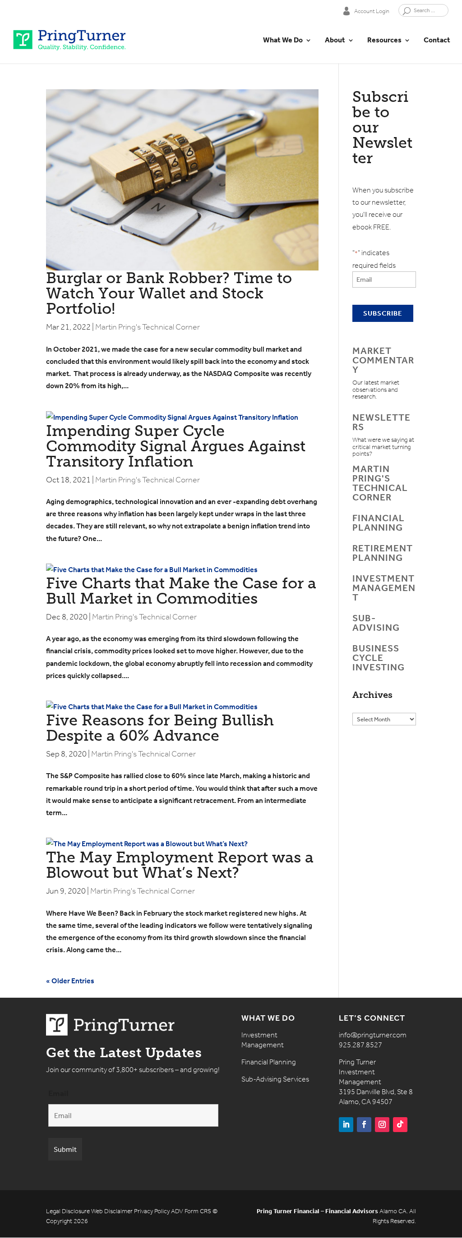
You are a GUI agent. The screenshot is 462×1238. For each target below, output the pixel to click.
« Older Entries (70, 981)
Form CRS (198, 1211)
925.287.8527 (360, 1045)
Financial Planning (378, 523)
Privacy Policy (152, 1211)
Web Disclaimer (112, 1211)
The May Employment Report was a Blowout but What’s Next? (180, 865)
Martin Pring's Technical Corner (147, 327)
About (335, 40)
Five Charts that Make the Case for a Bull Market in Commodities (181, 591)
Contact (437, 40)
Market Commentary (383, 360)
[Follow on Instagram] (382, 1124)
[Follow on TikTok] (400, 1124)
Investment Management (384, 588)
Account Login (371, 11)
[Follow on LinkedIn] (346, 1124)
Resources (384, 40)
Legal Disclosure (68, 1211)
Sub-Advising (376, 623)
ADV (177, 1211)
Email (58, 1093)
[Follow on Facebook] (364, 1124)
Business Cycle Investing (378, 658)
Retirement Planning (382, 553)
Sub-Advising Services (275, 1079)
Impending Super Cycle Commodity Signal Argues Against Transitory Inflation (175, 446)
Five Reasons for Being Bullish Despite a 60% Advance (160, 728)
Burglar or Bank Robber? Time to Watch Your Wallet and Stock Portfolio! (169, 293)
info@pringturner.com (373, 1035)
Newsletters (381, 422)
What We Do (283, 40)
